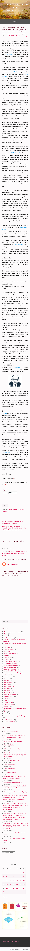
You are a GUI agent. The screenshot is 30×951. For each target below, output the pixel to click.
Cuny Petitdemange (22, 36)
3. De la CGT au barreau (11, 731)
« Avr (3, 897)
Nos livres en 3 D (9, 686)
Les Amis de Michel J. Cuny (11, 671)
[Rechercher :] (15, 621)
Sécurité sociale (8, 702)
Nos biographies (8, 682)
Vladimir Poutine (8, 720)
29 (20, 888)
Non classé (7, 680)
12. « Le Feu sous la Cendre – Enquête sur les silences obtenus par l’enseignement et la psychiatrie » (15, 754)
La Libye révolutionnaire (10, 669)
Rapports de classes (10, 694)
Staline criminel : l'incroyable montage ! (15, 708)
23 (24, 884)
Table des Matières (9, 745)
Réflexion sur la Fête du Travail (13, 782)
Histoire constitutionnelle (11, 661)
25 (7, 888)
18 (7, 884)
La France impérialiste (10, 667)
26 (10, 888)
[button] (5, 906)
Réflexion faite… (8, 696)
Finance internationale (10, 653)
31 (3, 892)
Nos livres (7, 684)
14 (17, 880)
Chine (5, 636)
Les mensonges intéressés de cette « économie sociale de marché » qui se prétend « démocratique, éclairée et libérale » (14, 528)
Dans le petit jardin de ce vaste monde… (15, 643)
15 (20, 880)
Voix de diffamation (9, 721)
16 (24, 880)
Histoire (6, 659)
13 (13, 880)
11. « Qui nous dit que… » (11, 760)
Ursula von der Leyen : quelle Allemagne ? (15, 716)
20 (13, 884)
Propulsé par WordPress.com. (10, 941)
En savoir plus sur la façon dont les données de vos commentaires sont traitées (14, 553)
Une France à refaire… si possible (15, 6)
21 (17, 884)
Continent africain (9, 638)
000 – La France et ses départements (15, 749)
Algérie (6, 634)
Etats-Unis (7, 651)
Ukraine (6, 714)
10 (3, 880)
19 (10, 884)
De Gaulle (7, 647)
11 (7, 880)
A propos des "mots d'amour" (12, 632)
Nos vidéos (7, 688)
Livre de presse (8, 677)
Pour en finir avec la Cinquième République (16, 792)
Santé (6, 700)
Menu (15, 21)
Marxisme (7, 679)
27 (13, 888)
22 (20, 884)
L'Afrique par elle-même (10, 663)
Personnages (8, 690)
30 (24, 888)
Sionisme (6, 706)
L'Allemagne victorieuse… (11, 665)
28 (17, 888)
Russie (6, 698)
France (6, 655)
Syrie (5, 712)
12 (10, 880)
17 (3, 884)
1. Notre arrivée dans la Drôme (13, 741)
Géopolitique (7, 657)
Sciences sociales (9, 704)
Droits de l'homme (9, 649)
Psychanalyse (8, 692)
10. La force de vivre (10, 772)
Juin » (7, 897)
